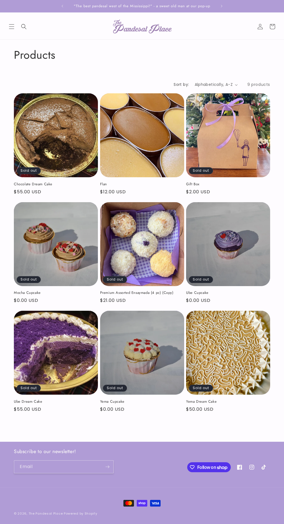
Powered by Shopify (80, 513)
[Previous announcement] (62, 6)
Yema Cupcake (112, 401)
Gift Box (192, 184)
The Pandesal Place (46, 513)
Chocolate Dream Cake (33, 184)
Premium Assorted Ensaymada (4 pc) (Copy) (137, 293)
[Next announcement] (221, 6)
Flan (103, 184)
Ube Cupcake (197, 293)
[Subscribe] (107, 466)
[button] (12, 26)
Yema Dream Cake (201, 401)
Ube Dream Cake (28, 401)
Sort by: (181, 84)
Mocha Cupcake (27, 293)
